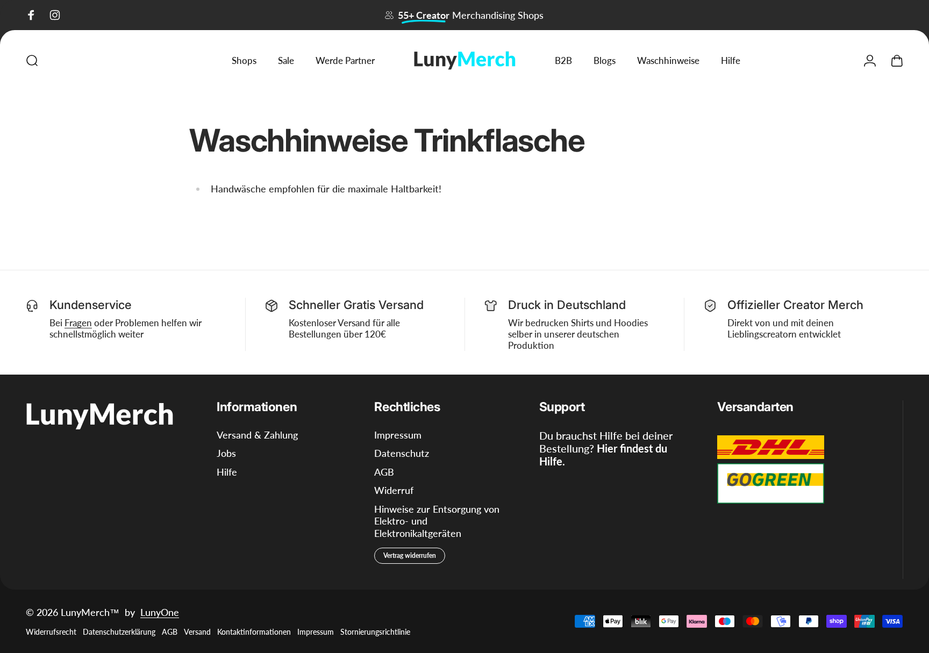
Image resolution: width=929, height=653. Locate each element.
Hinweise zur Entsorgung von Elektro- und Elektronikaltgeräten (436, 521)
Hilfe (227, 472)
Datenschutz (401, 453)
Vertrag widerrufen (409, 555)
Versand (197, 631)
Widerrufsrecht (51, 631)
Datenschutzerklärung (119, 631)
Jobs (226, 453)
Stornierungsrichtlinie (375, 631)
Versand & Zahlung (257, 435)
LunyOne (159, 612)
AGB (384, 472)
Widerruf (393, 490)
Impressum (397, 435)
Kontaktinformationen (254, 631)
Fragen (78, 322)
